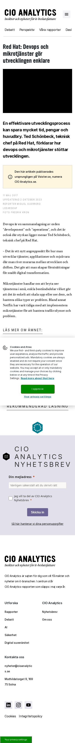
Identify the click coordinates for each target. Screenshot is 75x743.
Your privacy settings (16, 739)
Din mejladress (20, 477)
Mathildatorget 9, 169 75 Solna (19, 681)
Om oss (47, 619)
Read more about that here (37, 378)
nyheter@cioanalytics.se (18, 668)
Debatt (10, 30)
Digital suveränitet (17, 642)
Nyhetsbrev (50, 611)
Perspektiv (27, 30)
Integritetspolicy (30, 716)
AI (6, 627)
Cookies (10, 716)
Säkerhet (11, 635)
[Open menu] (66, 14)
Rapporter (11, 611)
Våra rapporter (50, 30)
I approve (37, 388)
